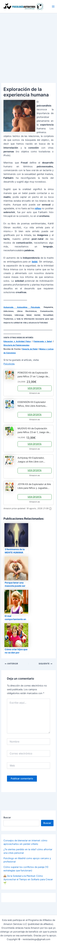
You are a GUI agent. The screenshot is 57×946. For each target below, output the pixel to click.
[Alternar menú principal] (53, 6)
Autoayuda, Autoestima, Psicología (21, 307)
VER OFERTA (34, 388)
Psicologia (8, 363)
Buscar (7, 817)
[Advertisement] (28, 43)
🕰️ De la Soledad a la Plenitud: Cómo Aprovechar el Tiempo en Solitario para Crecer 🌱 (28, 879)
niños (38, 208)
